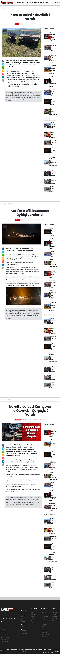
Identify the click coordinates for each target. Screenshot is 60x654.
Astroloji (54, 621)
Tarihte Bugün (44, 627)
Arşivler (23, 626)
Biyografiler (55, 616)
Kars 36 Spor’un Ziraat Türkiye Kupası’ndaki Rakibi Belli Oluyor (52, 81)
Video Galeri (23, 615)
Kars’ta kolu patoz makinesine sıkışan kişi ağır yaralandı (52, 69)
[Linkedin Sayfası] (12, 618)
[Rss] (15, 618)
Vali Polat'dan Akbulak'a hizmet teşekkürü (52, 134)
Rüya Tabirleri (55, 619)
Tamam (51, 652)
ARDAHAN (25, 3)
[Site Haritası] (2, 622)
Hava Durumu (44, 613)
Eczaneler (44, 622)
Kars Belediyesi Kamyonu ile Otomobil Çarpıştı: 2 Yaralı (52, 37)
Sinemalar (44, 630)
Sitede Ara (55, 612)
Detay (44, 652)
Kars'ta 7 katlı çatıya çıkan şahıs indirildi (52, 125)
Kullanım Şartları (5, 637)
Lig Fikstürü (44, 624)
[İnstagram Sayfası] (7, 618)
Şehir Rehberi (45, 634)
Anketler (54, 614)
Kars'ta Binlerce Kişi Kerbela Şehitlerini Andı (52, 174)
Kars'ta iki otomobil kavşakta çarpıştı (51, 189)
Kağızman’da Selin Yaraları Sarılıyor (52, 142)
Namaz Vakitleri (44, 619)
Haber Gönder (4, 641)
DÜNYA (47, 3)
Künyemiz (23, 630)
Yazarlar (23, 621)
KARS (19, 3)
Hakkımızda (4, 628)
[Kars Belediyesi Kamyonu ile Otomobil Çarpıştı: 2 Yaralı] (21, 432)
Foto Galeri (23, 611)
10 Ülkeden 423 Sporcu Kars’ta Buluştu (52, 92)
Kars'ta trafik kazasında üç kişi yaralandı (52, 101)
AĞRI (35, 3)
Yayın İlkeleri (4, 630)
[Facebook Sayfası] (1, 618)
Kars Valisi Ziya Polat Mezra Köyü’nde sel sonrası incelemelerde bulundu (53, 162)
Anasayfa (3, 8)
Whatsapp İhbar (5, 639)
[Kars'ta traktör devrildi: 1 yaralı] (21, 42)
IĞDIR (31, 3)
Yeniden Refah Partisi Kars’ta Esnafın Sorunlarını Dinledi (52, 58)
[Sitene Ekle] (4, 622)
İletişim (24, 633)
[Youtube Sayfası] (10, 618)
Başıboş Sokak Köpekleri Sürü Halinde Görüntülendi (53, 111)
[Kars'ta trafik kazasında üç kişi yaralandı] (21, 234)
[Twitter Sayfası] (4, 618)
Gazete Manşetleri (44, 637)
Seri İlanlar (44, 632)
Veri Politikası (4, 632)
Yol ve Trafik (45, 616)
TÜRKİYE (41, 3)
